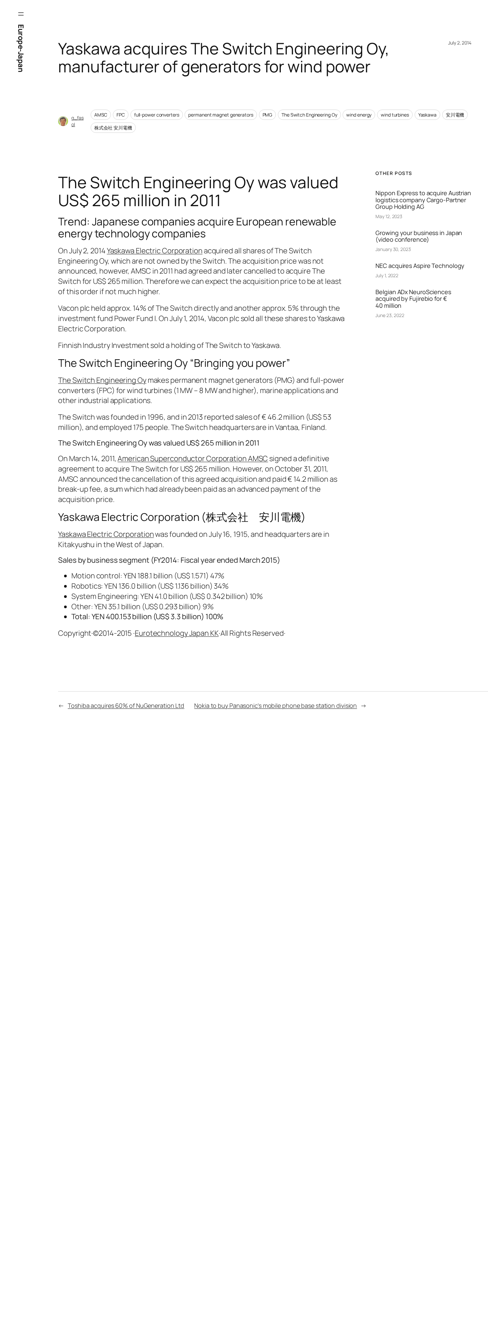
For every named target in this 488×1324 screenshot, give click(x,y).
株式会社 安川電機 (113, 127)
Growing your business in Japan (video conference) (418, 236)
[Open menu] (21, 14)
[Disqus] (165, 833)
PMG (268, 115)
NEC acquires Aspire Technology (419, 265)
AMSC (101, 115)
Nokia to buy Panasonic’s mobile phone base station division (275, 705)
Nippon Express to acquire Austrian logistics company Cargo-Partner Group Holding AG (423, 200)
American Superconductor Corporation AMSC (193, 458)
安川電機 (455, 115)
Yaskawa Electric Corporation (155, 251)
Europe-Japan (21, 48)
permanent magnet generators (220, 115)
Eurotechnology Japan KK (177, 633)
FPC (121, 115)
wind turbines (395, 115)
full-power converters (156, 115)
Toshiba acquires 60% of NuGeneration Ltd (126, 705)
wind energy (358, 115)
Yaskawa (427, 115)
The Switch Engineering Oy (309, 115)
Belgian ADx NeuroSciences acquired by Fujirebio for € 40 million (413, 299)
